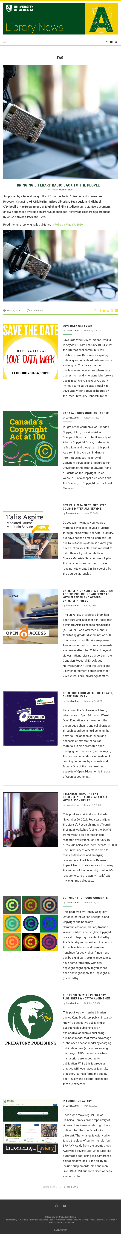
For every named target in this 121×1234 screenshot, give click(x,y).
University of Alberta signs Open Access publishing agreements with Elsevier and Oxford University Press (88, 595)
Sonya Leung (72, 805)
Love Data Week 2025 (77, 325)
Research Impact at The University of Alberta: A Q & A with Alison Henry (85, 797)
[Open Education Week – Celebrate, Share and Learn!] (30, 718)
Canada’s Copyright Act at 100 (86, 413)
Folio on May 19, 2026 (69, 224)
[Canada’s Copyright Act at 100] (30, 438)
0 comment (37, 310)
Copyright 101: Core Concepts (85, 897)
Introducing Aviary (77, 1101)
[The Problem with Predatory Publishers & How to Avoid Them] (30, 1020)
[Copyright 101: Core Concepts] (30, 923)
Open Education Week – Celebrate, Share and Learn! (88, 694)
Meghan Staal (66, 189)
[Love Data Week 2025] (30, 351)
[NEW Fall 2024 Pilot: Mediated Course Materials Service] (30, 531)
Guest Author (72, 330)
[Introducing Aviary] (30, 1126)
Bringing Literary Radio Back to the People (58, 185)
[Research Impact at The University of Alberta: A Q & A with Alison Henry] (30, 819)
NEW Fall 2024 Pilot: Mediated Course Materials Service (84, 507)
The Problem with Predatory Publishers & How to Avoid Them (86, 996)
